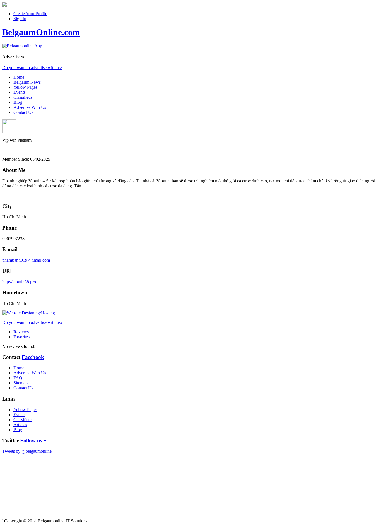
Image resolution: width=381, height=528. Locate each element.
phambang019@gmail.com (26, 260)
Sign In (19, 18)
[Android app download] (4, 5)
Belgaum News (27, 82)
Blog (17, 102)
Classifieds (22, 97)
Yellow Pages (25, 87)
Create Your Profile (30, 13)
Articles (20, 424)
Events (19, 92)
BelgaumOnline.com (41, 32)
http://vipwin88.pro (19, 281)
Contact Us (23, 112)
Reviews (21, 331)
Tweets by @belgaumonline (27, 451)
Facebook (33, 357)
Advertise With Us (29, 107)
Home (18, 77)
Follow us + (33, 440)
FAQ (17, 377)
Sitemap (20, 382)
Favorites (21, 336)
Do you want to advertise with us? (32, 67)
